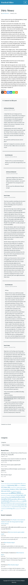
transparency (18, 508)
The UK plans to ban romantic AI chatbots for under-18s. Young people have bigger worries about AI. (13, 521)
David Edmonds (5, 13)
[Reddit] (5, 92)
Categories (3, 442)
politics (15, 501)
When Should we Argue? (6, 474)
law (9, 497)
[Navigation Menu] (25, 2)
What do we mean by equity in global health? (11, 464)
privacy (20, 501)
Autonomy (12, 485)
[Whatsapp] (13, 92)
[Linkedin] (11, 92)
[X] (2, 92)
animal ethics (18, 483)
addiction (8, 483)
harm (15, 495)
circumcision (13, 487)
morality (6, 499)
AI (12, 483)
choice (6, 487)
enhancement (5, 493)
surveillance (4, 508)
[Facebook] (8, 92)
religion (5, 505)
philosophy (7, 501)
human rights (21, 495)
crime (12, 491)
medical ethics (18, 497)
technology (11, 508)
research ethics (12, 505)
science (6, 506)
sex (10, 506)
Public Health (13, 503)
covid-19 (6, 491)
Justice (4, 497)
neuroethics (15, 499)
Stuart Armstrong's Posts (19, 506)
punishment (20, 503)
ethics (16, 493)
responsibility (22, 505)
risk (2, 506)
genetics (10, 495)
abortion (3, 483)
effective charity (17, 491)
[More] (16, 92)
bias (19, 485)
